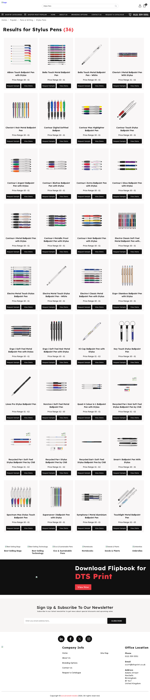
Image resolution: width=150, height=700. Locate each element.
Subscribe (116, 621)
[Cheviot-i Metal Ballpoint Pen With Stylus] (127, 54)
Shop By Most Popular (37, 15)
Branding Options (79, 15)
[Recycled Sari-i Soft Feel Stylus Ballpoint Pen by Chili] (91, 442)
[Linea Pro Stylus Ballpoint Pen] (21, 386)
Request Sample (13, 86)
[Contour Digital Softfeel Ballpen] (56, 110)
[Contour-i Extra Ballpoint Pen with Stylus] (91, 165)
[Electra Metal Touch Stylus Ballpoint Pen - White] (56, 276)
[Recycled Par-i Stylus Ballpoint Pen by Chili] (56, 442)
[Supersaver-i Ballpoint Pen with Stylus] (56, 497)
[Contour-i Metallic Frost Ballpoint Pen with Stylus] (56, 220)
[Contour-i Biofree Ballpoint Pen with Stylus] (56, 165)
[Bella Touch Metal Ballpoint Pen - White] (92, 54)
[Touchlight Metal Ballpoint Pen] (127, 497)
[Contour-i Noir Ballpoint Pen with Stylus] (91, 220)
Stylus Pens (41, 20)
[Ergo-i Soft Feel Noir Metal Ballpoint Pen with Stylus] (56, 331)
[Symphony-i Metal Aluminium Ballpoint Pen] (91, 497)
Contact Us (96, 15)
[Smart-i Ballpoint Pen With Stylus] (127, 442)
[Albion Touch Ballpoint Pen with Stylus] (21, 54)
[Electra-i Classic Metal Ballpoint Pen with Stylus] (91, 276)
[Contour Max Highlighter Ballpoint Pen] (91, 110)
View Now (83, 587)
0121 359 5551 (140, 14)
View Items (28, 86)
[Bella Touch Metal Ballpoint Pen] (56, 54)
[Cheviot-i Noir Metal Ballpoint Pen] (21, 110)
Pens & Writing (26, 20)
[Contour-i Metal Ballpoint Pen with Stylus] (21, 220)
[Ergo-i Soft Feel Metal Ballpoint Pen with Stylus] (21, 331)
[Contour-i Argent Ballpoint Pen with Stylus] (21, 165)
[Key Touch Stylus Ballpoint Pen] (127, 331)
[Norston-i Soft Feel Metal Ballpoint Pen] (56, 386)
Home (53, 15)
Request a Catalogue (115, 15)
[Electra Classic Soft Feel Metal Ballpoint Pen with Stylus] (127, 220)
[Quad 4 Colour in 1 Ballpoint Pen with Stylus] (91, 386)
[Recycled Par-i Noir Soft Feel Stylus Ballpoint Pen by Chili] (127, 386)
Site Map (104, 653)
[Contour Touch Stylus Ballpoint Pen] (127, 110)
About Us (63, 15)
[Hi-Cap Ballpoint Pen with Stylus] (91, 331)
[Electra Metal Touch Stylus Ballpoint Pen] (21, 276)
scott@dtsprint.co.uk (135, 664)
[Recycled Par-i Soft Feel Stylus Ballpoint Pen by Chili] (21, 442)
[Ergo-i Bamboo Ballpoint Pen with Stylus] (127, 276)
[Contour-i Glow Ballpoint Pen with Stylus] (127, 165)
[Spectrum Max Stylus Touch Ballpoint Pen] (21, 497)
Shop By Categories (13, 15)
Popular (13, 20)
